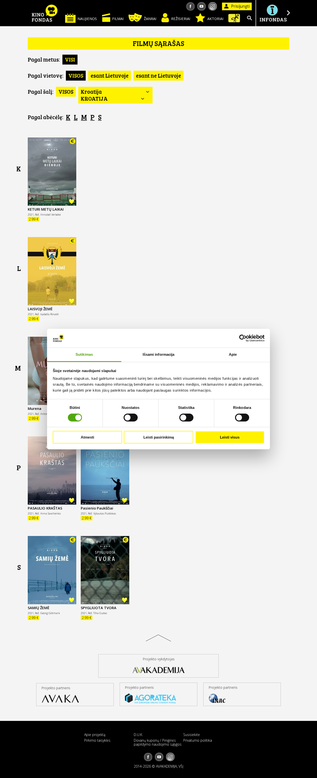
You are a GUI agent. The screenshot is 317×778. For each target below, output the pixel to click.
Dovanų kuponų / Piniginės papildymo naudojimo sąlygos (158, 742)
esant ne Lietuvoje (158, 75)
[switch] (131, 418)
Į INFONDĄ (273, 13)
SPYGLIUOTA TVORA (98, 607)
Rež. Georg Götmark (47, 613)
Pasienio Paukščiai (97, 508)
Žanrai (150, 18)
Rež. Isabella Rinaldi (47, 314)
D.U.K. (138, 734)
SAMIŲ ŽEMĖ (38, 607)
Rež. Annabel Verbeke (48, 214)
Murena (34, 408)
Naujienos (87, 18)
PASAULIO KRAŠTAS (45, 508)
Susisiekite (191, 734)
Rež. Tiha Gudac (97, 613)
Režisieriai (180, 18)
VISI (70, 59)
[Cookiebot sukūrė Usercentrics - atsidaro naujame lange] (242, 338)
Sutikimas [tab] (84, 354)
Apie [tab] (233, 354)
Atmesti (87, 437)
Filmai (118, 18)
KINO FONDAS (44, 13)
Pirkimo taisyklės (97, 740)
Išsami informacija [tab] (159, 354)
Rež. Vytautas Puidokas (102, 513)
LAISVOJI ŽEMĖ (40, 308)
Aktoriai (215, 18)
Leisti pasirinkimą (158, 437)
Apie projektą (94, 734)
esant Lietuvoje (110, 75)
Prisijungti (240, 6)
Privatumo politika (197, 740)
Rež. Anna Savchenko (48, 513)
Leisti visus (229, 437)
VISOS (75, 75)
